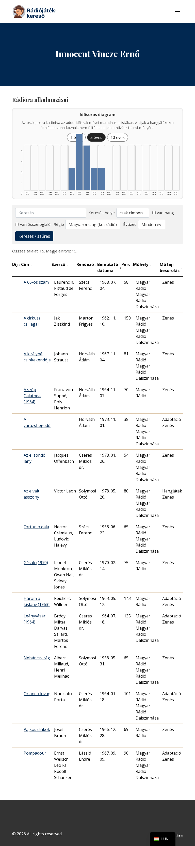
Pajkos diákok (37, 729)
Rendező (86, 264)
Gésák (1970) (36, 562)
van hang (165, 212)
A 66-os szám (36, 282)
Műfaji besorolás (171, 267)
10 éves (117, 137)
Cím (26, 264)
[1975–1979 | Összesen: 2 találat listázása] (101, 179)
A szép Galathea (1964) (32, 396)
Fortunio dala (36, 527)
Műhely (142, 264)
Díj (16, 264)
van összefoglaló (35, 224)
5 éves (96, 137)
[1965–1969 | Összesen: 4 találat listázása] (87, 168)
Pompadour (35, 753)
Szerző (60, 264)
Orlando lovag (37, 693)
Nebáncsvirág (37, 658)
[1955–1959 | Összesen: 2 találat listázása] (72, 179)
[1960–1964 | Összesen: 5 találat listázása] (79, 162)
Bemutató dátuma (109, 267)
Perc (127, 264)
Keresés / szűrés (34, 236)
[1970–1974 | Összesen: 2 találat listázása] (94, 179)
